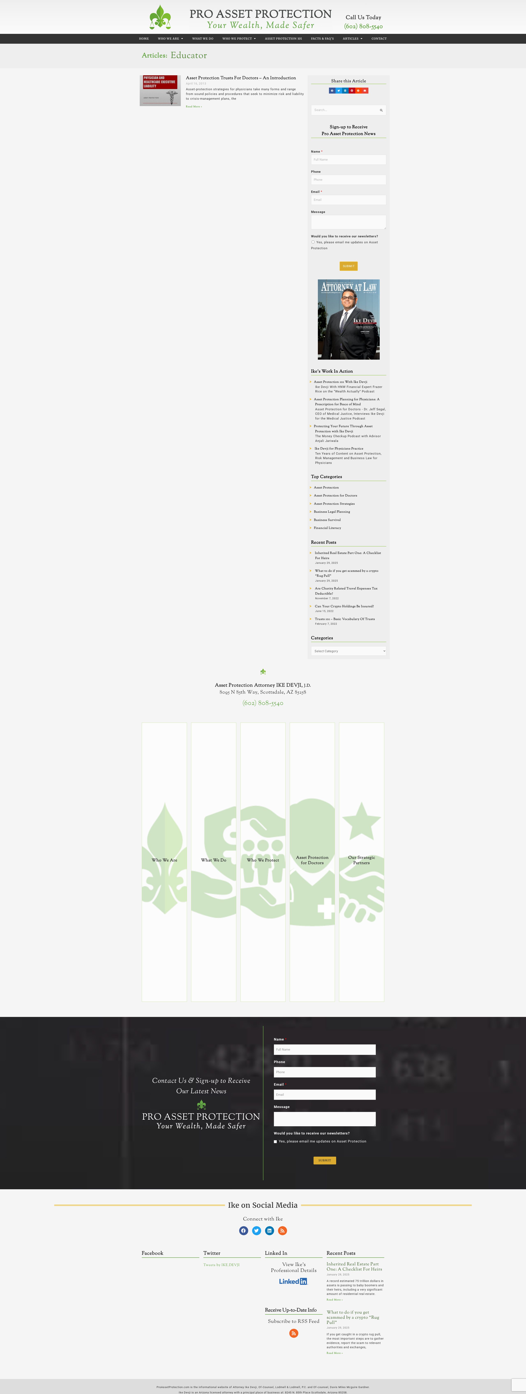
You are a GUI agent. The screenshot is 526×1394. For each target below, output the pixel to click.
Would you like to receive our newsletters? (344, 236)
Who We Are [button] (168, 38)
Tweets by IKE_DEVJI (221, 1265)
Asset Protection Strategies (334, 504)
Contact (379, 38)
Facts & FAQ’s (322, 38)
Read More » (194, 107)
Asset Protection (326, 488)
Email (316, 192)
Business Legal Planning (332, 512)
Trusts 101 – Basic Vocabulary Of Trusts (345, 619)
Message (318, 212)
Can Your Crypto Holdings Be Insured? (344, 606)
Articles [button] (351, 38)
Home (144, 38)
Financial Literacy (327, 528)
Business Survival (327, 520)
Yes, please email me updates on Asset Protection (322, 1141)
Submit (349, 266)
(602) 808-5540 (363, 26)
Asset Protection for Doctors (335, 496)
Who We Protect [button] (237, 38)
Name (317, 151)
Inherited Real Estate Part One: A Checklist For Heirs (354, 1267)
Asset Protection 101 (283, 38)
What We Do (202, 38)
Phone (316, 172)
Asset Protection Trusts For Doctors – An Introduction (241, 78)
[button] (332, 91)
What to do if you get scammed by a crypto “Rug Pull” (353, 1317)
